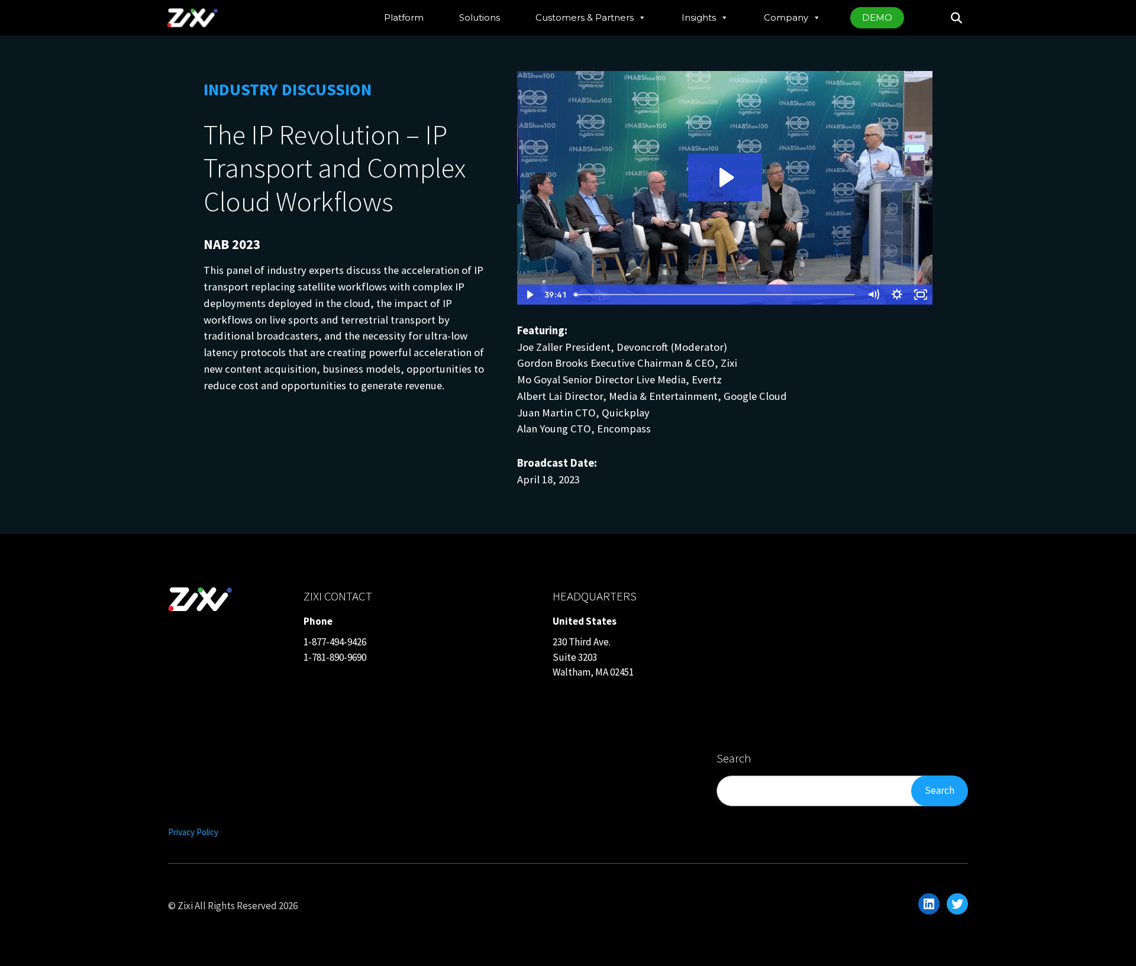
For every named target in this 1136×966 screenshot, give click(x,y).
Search (939, 790)
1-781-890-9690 (335, 657)
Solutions (479, 17)
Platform (404, 17)
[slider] (716, 295)
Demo (877, 17)
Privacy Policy (193, 832)
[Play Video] (529, 295)
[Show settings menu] (897, 295)
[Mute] (873, 295)
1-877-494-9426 (335, 641)
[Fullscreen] (920, 295)
